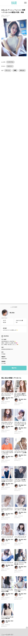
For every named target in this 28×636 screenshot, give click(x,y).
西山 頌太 (12, 313)
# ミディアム (10, 62)
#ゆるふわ (22, 70)
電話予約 (14, 368)
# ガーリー (10, 66)
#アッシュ (8, 70)
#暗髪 (15, 70)
